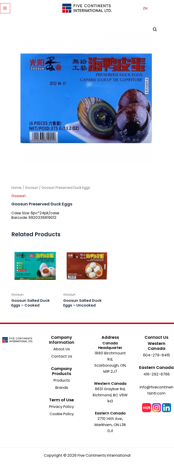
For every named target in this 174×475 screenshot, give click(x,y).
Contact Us (61, 356)
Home (16, 187)
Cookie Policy (61, 414)
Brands (61, 387)
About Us (61, 349)
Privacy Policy (61, 406)
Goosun (31, 187)
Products (61, 380)
